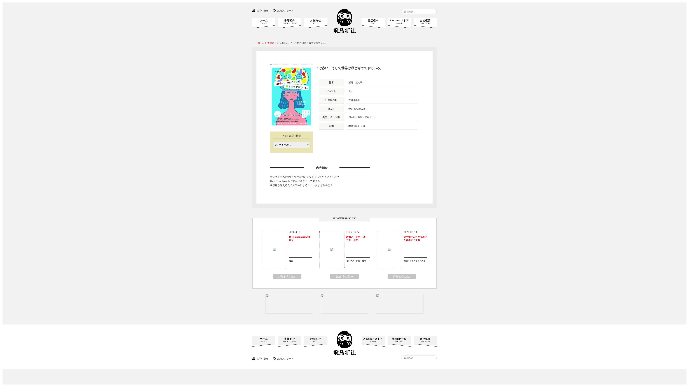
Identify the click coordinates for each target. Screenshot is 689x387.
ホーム (264, 21)
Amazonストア (399, 21)
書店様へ (373, 21)
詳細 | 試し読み (287, 276)
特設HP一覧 (399, 340)
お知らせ (315, 21)
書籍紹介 (290, 21)
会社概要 (425, 21)
